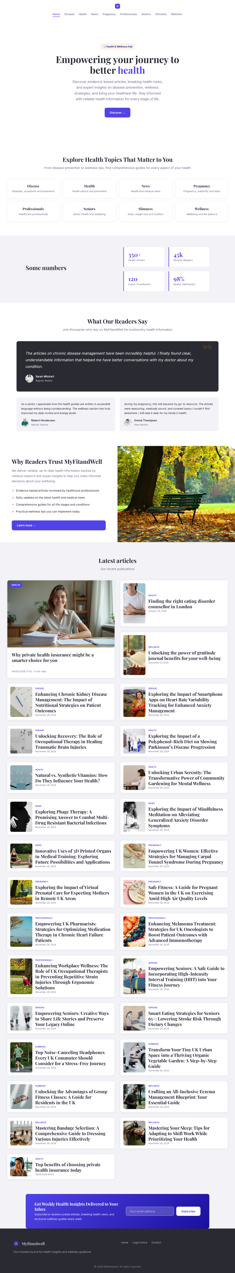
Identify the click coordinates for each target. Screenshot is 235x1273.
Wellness (176, 14)
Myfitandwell (33, 1243)
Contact (156, 1242)
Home (56, 14)
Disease (69, 14)
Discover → (117, 112)
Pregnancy (109, 14)
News (94, 14)
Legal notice (140, 1242)
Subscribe (188, 1211)
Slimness (161, 14)
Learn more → (26, 525)
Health (83, 14)
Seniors (146, 14)
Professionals (128, 14)
